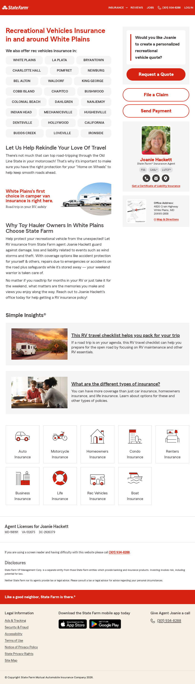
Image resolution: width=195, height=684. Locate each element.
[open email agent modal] (156, 178)
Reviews (137, 7)
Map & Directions (168, 219)
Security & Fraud (17, 627)
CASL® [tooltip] (153, 169)
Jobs (150, 7)
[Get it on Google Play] (105, 624)
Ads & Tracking (15, 620)
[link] (15, 7)
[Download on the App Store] (72, 624)
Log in (188, 7)
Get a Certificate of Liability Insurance (156, 185)
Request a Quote (156, 74)
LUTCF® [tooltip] (166, 169)
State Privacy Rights (19, 654)
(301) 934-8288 (171, 7)
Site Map (11, 660)
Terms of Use (14, 640)
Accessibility (13, 634)
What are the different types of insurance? (115, 384)
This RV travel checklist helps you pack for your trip (125, 335)
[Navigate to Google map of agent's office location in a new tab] (165, 178)
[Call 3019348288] (146, 178)
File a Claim (156, 94)
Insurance (116, 7)
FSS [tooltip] (143, 169)
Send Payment (156, 111)
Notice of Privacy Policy (21, 647)
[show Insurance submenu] (126, 7)
